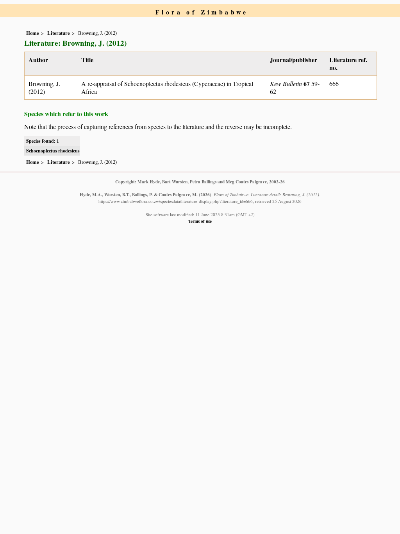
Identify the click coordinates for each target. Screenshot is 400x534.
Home (32, 32)
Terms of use (200, 221)
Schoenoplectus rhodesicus (53, 150)
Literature (58, 32)
